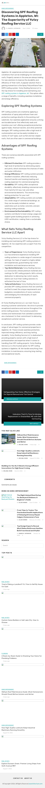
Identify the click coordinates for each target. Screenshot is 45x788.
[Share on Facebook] (3, 34)
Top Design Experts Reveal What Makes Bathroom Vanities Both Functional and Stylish (30, 528)
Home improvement (8, 8)
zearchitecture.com (35, 784)
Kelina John (23, 444)
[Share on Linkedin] (17, 34)
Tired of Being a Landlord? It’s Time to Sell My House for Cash (22, 585)
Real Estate (5, 581)
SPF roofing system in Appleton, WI (15, 93)
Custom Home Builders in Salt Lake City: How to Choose (20, 621)
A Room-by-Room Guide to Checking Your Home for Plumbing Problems (22, 657)
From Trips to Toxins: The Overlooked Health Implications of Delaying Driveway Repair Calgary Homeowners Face (30, 513)
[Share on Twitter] (6, 34)
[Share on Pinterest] (13, 34)
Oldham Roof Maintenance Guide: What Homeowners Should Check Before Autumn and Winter (29, 438)
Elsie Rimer (23, 502)
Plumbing (5, 653)
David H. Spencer (14, 28)
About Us (28, 778)
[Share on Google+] (10, 34)
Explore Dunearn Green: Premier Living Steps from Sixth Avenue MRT (21, 765)
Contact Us (18, 778)
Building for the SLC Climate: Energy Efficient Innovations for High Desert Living (20, 467)
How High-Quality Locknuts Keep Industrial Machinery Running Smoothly (28, 453)
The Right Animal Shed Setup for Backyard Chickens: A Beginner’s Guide (29, 497)
